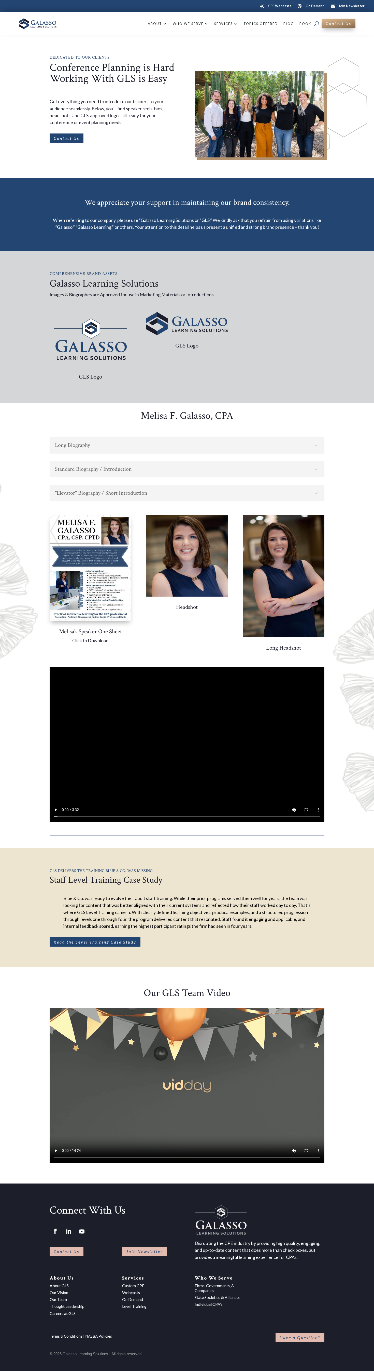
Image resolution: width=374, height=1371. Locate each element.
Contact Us (338, 23)
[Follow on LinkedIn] (68, 1231)
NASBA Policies (98, 1336)
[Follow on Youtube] (81, 1231)
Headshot (187, 607)
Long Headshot (283, 648)
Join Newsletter (144, 1251)
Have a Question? (300, 1337)
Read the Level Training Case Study (95, 941)
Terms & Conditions (66, 1336)
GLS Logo (90, 377)
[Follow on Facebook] (55, 1231)
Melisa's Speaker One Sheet (90, 631)
